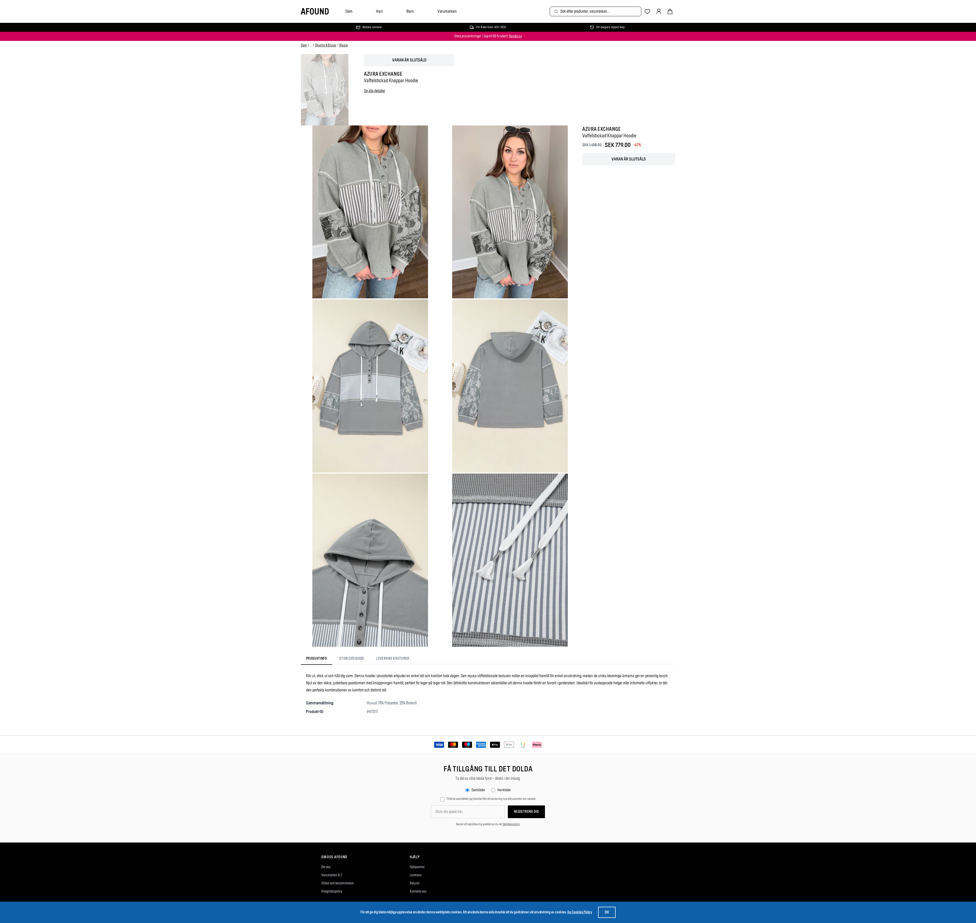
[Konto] (659, 11)
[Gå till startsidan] (315, 11)
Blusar (343, 45)
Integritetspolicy (331, 891)
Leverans (416, 875)
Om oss (326, 867)
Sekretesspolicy (511, 824)
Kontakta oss (418, 891)
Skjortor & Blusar (325, 45)
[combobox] (595, 11)
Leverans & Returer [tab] (392, 658)
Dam (349, 11)
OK (607, 912)
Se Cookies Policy (579, 912)
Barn (410, 11)
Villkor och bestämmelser (337, 883)
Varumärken (447, 11)
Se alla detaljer (374, 90)
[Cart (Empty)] (670, 11)
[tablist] (358, 659)
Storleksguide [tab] (351, 658)
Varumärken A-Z (331, 875)
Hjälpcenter (417, 867)
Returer (415, 883)
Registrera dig (526, 811)
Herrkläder (504, 790)
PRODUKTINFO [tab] (316, 658)
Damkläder (478, 790)
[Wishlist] (647, 11)
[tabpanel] (488, 693)
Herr (379, 11)
